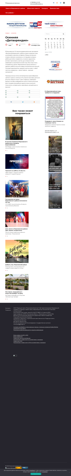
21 (57, 46)
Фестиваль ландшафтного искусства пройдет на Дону (14, 292)
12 (51, 44)
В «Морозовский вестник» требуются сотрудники (53, 92)
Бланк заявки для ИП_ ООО (20, 335)
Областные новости (33, 8)
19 (51, 46)
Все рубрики (10, 12)
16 (63, 44)
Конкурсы (45, 8)
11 (48, 44)
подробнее (32, 470)
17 (45, 46)
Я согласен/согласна (36, 473)
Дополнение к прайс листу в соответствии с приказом (28, 339)
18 (48, 46)
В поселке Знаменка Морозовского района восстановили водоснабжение (16, 143)
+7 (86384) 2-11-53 (35, 2)
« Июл (46, 54)
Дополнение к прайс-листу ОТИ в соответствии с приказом (29, 342)
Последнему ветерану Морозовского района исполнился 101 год (16, 201)
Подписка (8, 310)
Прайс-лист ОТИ (17, 341)
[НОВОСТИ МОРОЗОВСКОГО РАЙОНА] (55, 118)
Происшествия (54, 8)
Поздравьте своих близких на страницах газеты (54, 122)
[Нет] (69, 472)
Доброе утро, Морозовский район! (16, 264)
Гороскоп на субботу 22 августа (15, 170)
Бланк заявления (17, 336)
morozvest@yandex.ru (36, 4)
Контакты (7, 308)
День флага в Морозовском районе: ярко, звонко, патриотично (16, 229)
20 (54, 46)
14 (57, 44)
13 (54, 44)
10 (45, 44)
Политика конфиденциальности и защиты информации (28, 330)
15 (60, 44)
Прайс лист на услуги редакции (21, 338)
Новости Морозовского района (15, 8)
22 (60, 46)
